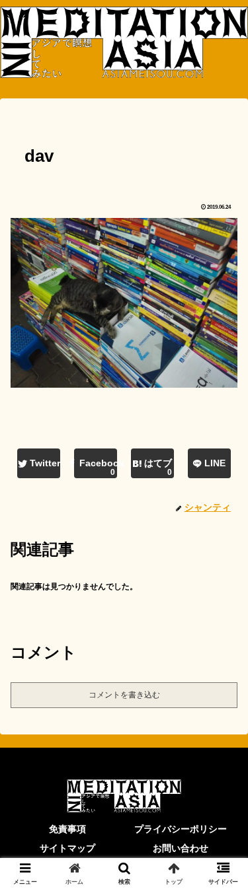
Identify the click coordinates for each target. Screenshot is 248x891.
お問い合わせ (180, 848)
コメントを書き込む (124, 694)
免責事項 (67, 829)
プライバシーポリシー (180, 829)
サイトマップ (67, 848)
